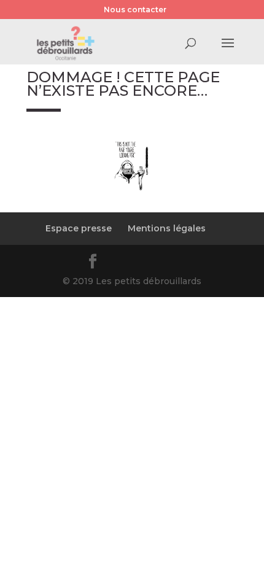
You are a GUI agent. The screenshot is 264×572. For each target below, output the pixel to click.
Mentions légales (167, 228)
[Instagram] (182, 263)
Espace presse (78, 228)
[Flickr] (123, 263)
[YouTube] (153, 263)
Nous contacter (135, 9)
